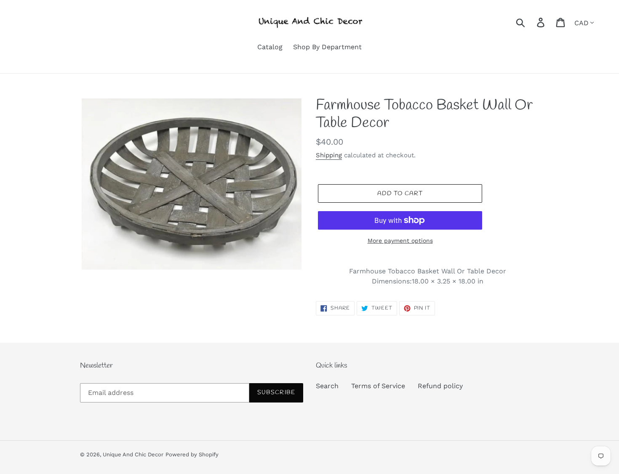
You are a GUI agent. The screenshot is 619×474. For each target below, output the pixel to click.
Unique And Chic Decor (133, 454)
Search (327, 386)
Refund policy (440, 386)
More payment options (400, 240)
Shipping (329, 155)
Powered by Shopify (192, 454)
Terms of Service (378, 386)
